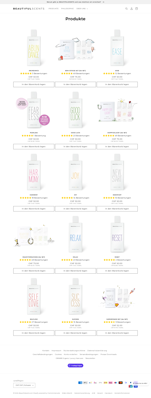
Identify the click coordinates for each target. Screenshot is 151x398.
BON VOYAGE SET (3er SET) (75, 70)
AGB (93, 393)
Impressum (56, 351)
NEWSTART (117, 195)
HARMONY (34, 195)
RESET (117, 257)
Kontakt (45, 351)
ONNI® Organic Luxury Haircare (69, 358)
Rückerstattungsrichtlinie (74, 351)
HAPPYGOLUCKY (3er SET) (117, 132)
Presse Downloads (109, 354)
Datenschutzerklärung (97, 351)
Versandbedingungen (89, 354)
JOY (75, 195)
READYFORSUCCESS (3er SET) (34, 257)
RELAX (75, 257)
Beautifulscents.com (26, 393)
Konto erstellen (70, 354)
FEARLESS (34, 132)
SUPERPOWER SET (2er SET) (117, 319)
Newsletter (90, 358)
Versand (100, 393)
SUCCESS (75, 319)
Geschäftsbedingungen (43, 354)
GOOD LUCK (75, 132)
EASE (117, 70)
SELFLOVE (34, 319)
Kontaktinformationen (122, 393)
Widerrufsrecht (67, 393)
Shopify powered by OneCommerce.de (46, 393)
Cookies (58, 354)
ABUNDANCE (34, 70)
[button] (82, 8)
